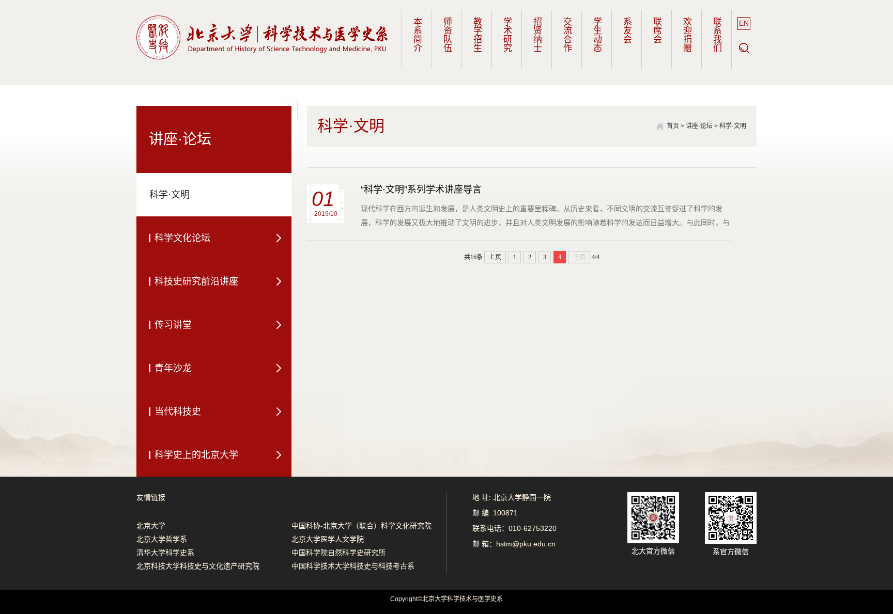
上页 (495, 257)
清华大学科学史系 (165, 552)
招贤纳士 (537, 34)
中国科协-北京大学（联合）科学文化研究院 (361, 526)
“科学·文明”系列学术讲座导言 (421, 189)
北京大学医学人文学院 (327, 539)
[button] (743, 48)
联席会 (656, 30)
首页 (673, 126)
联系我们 (716, 34)
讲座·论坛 (699, 126)
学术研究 (507, 34)
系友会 (627, 30)
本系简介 (417, 34)
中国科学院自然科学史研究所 (338, 552)
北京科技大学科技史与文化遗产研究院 (197, 566)
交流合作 (567, 34)
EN (744, 23)
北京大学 (150, 526)
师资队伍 (447, 34)
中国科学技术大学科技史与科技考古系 (352, 566)
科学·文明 (732, 126)
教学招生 (477, 34)
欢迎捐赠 (686, 34)
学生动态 (597, 34)
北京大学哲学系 (161, 539)
